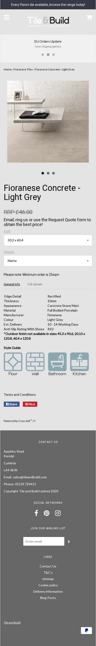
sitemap (48, 579)
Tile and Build (12, 622)
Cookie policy (48, 585)
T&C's (48, 572)
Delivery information (48, 591)
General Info (12, 284)
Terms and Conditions (20, 394)
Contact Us (48, 566)
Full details (35, 284)
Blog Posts (48, 598)
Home (8, 69)
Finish (9, 252)
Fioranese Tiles (23, 69)
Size (7, 232)
